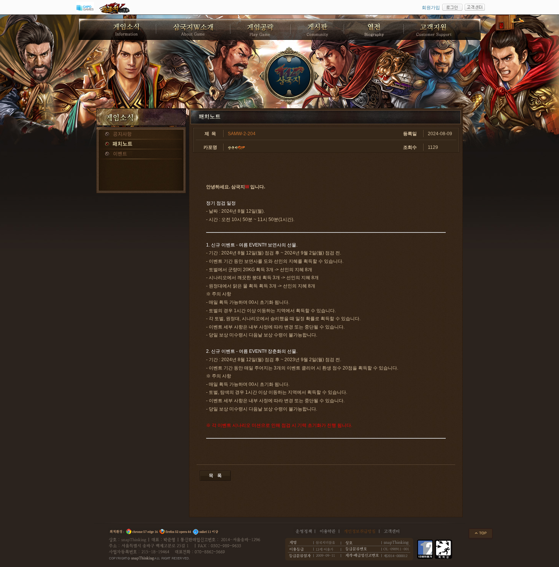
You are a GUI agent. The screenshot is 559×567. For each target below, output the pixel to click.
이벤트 (141, 154)
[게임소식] (118, 29)
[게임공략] (261, 29)
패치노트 (141, 144)
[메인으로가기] (289, 76)
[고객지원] (442, 29)
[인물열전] (374, 29)
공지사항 (141, 134)
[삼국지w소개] (194, 29)
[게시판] (318, 29)
